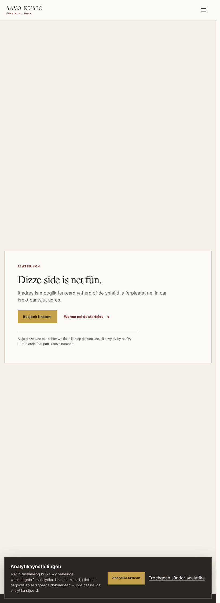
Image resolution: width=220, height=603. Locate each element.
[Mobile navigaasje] (203, 10)
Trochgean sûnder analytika (177, 577)
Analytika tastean (126, 578)
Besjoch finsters (37, 317)
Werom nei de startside (86, 317)
